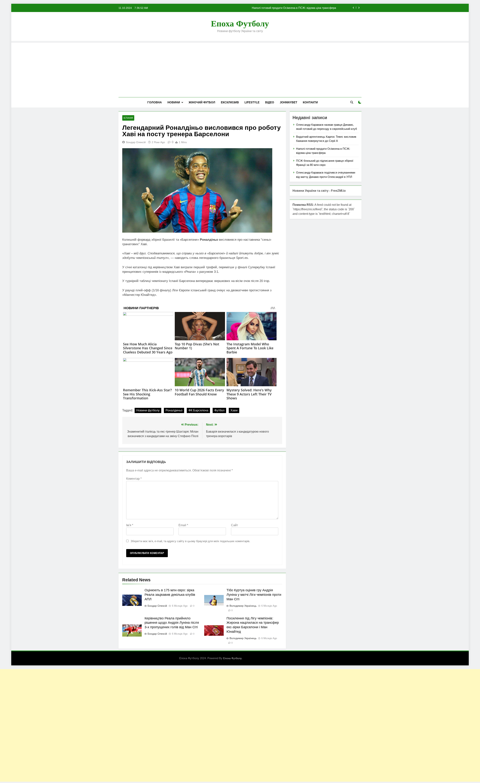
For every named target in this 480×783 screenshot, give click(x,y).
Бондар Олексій (136, 142)
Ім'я (129, 525)
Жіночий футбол (202, 102)
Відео (269, 102)
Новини (173, 102)
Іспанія (128, 118)
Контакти (310, 102)
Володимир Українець (243, 605)
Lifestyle (252, 102)
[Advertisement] (240, 69)
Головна (154, 102)
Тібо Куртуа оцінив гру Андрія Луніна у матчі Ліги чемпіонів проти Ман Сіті (253, 594)
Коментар (134, 478)
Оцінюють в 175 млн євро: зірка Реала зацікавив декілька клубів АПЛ (170, 594)
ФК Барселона (198, 410)
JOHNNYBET (288, 102)
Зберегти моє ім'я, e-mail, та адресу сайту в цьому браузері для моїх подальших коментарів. (190, 541)
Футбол (219, 410)
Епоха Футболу (240, 23)
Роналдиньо (174, 410)
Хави (234, 410)
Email (183, 525)
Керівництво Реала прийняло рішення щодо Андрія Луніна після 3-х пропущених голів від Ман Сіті (172, 622)
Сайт (234, 525)
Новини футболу (148, 410)
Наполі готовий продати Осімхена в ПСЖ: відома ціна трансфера (294, 7)
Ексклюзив (230, 102)
